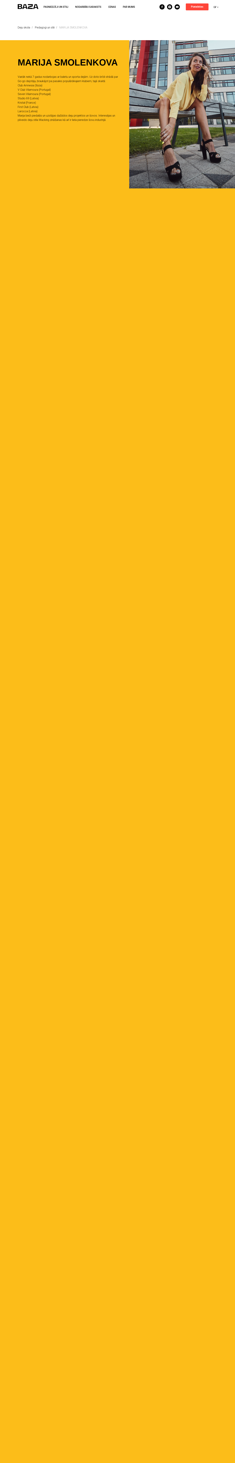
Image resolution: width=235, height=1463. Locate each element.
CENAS (112, 7)
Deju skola (24, 27)
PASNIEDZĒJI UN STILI (56, 7)
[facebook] (162, 6)
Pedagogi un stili (45, 27)
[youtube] (177, 6)
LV (215, 7)
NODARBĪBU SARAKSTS (88, 7)
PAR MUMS (129, 7)
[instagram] (169, 6)
